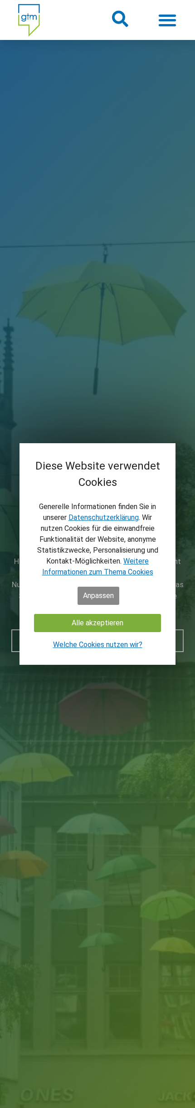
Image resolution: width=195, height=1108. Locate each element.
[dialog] (98, 554)
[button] (119, 19)
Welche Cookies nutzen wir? (97, 644)
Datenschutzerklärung (103, 517)
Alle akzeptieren (97, 622)
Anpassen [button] (98, 595)
